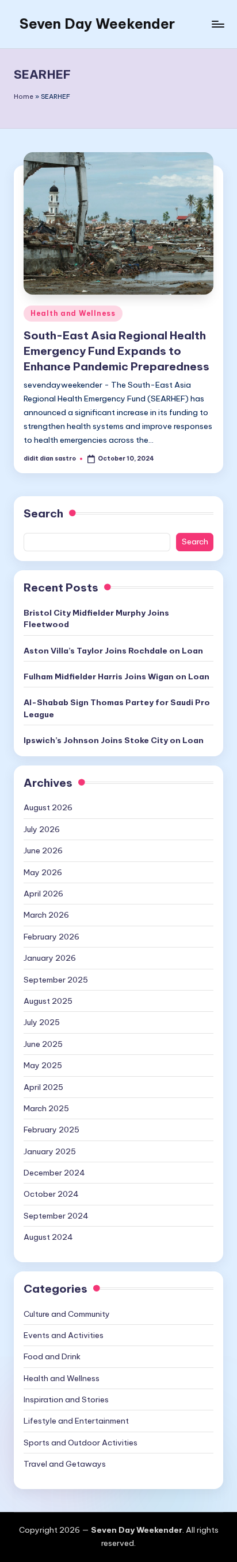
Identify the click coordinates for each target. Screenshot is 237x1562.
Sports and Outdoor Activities (80, 1442)
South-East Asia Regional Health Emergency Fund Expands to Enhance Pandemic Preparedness (116, 350)
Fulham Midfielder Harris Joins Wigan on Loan (116, 676)
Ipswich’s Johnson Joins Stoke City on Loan (114, 740)
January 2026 (50, 958)
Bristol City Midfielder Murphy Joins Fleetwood (96, 618)
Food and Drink (52, 1356)
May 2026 (43, 872)
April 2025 (43, 1087)
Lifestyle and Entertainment (76, 1421)
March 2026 (46, 915)
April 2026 (43, 893)
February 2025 (51, 1129)
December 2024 (54, 1172)
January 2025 (50, 1151)
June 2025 (43, 1044)
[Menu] (217, 24)
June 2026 (43, 850)
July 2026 (42, 829)
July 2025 (42, 1022)
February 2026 (51, 936)
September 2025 (56, 980)
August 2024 (48, 1237)
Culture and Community (67, 1314)
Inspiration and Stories (66, 1399)
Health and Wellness (73, 313)
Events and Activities (64, 1335)
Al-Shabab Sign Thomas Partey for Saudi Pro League (117, 708)
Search (43, 513)
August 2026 (48, 807)
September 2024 (56, 1216)
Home (23, 96)
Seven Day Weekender (97, 23)
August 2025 (48, 1001)
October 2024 (51, 1194)
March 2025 (46, 1108)
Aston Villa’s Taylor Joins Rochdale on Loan (113, 650)
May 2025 (43, 1065)
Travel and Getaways (65, 1464)
